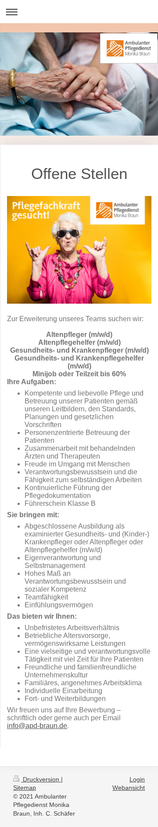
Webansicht (128, 787)
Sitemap (24, 787)
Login (137, 779)
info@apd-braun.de (37, 725)
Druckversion (41, 779)
